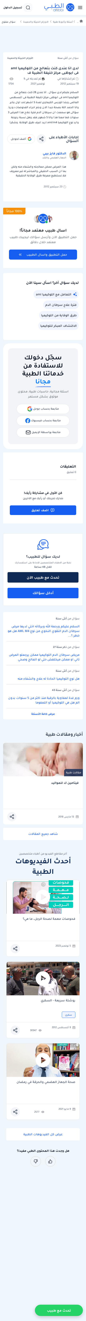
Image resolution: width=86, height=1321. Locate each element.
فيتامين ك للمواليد (65, 782)
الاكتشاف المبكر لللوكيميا (58, 325)
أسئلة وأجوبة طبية (63, 22)
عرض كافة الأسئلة (43, 714)
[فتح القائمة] (79, 7)
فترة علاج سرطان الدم (61, 304)
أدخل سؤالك (43, 593)
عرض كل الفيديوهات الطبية (43, 1134)
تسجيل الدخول (12, 7)
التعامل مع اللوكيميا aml (53, 294)
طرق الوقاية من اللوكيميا (59, 315)
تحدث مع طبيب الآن (43, 577)
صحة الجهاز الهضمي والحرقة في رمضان (45, 1082)
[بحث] (28, 7)
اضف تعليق (40, 510)
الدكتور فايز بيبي (54, 153)
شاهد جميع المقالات (43, 834)
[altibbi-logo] (59, 7)
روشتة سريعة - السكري (58, 1000)
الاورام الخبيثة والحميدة (35, 22)
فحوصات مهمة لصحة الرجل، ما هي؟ (49, 919)
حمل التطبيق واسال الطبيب (47, 254)
